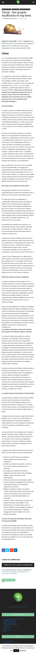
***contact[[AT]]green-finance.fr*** (18, 607)
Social (4, 628)
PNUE (10, 45)
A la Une (5, 626)
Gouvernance (7, 630)
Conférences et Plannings (10, 624)
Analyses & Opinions (9, 620)
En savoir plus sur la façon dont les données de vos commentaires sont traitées (17, 571)
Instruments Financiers (25, 9)
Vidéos (5, 631)
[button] (33, 2)
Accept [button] (16, 650)
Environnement (15, 9)
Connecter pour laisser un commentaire (18, 565)
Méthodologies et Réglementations (13, 619)
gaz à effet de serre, (16, 85)
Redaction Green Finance (10, 18)
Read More (22, 650)
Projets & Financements (10, 623)
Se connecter (7, 642)
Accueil (3, 6)
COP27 (4, 43)
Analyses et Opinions (12, 6)
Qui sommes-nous (8, 641)
